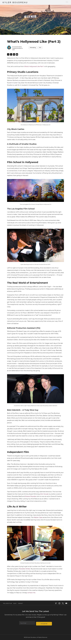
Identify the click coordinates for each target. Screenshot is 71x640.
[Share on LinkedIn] (14, 54)
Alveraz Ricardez (30, 496)
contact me (31, 592)
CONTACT (20, 603)
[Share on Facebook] (8, 54)
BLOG (14, 603)
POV (40, 47)
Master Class (38, 517)
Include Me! (44, 623)
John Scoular (44, 494)
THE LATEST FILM (7, 603)
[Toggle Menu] (67, 2)
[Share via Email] (17, 54)
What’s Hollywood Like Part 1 (34, 66)
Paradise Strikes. (24, 569)
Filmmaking (33, 47)
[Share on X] (11, 54)
